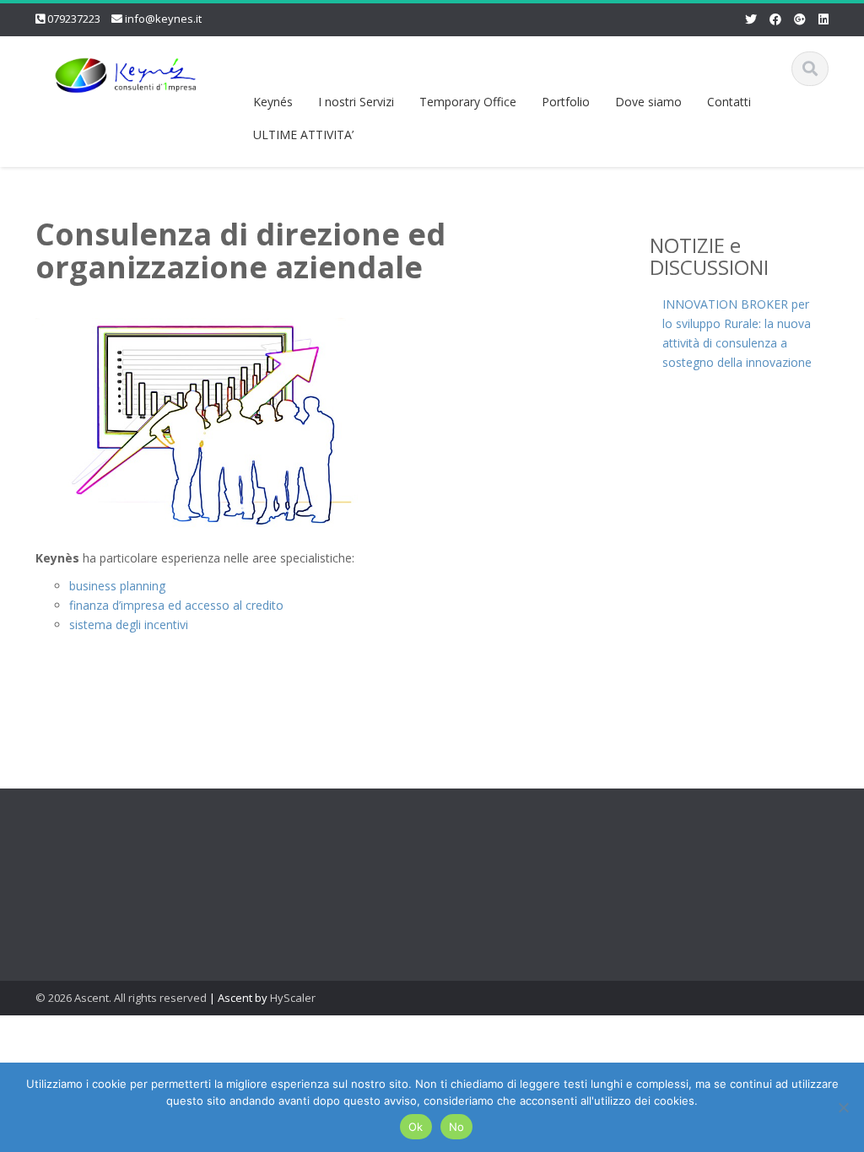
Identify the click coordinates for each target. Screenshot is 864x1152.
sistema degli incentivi (128, 624)
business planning (117, 586)
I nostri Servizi (356, 102)
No (457, 1126)
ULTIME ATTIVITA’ (303, 135)
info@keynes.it (163, 18)
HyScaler (293, 997)
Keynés (273, 102)
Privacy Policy (469, 883)
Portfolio (566, 102)
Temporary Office (467, 102)
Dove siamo (648, 102)
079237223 (73, 18)
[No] (842, 1107)
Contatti (729, 102)
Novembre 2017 (284, 892)
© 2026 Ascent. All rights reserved (121, 997)
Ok (416, 1126)
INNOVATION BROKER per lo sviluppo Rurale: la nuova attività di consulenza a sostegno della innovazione (737, 332)
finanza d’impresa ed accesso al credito (176, 605)
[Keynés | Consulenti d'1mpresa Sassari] (125, 72)
